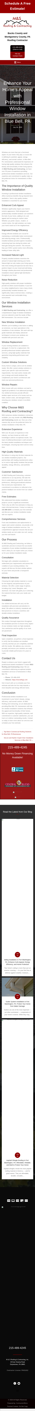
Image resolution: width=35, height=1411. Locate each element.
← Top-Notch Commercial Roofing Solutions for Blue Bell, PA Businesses (16, 733)
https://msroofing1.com (19, 680)
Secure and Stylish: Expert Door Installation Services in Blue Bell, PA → (18, 739)
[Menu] (17, 1390)
